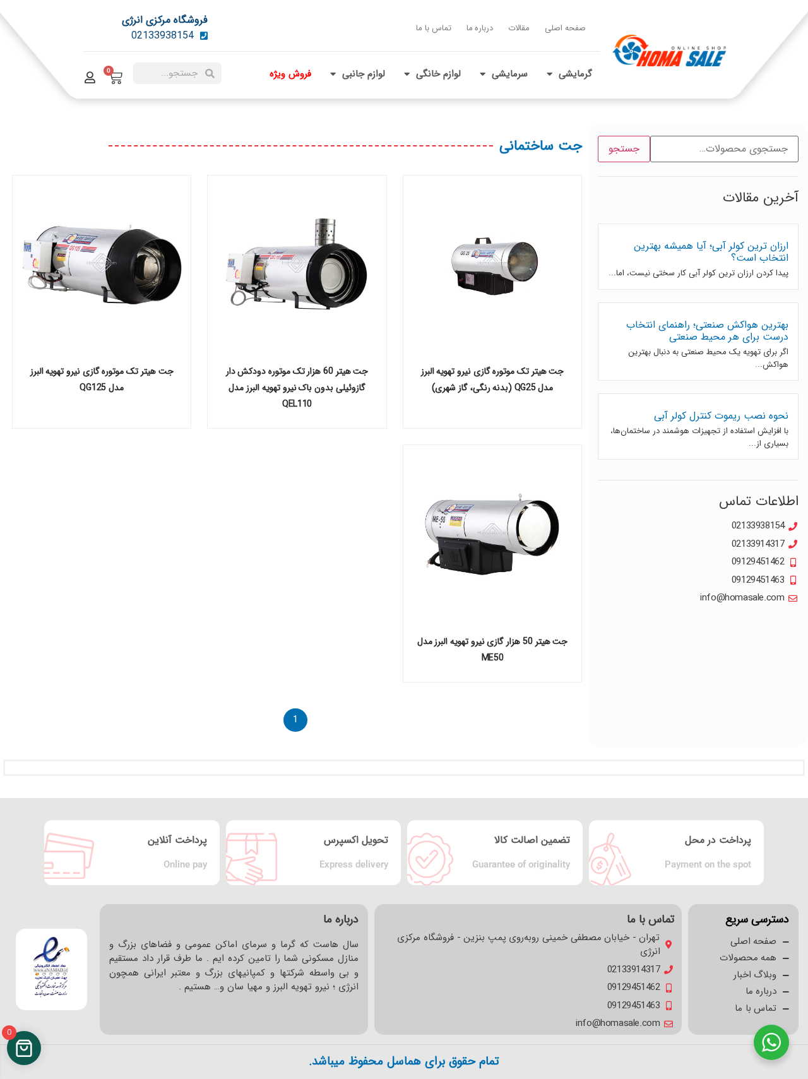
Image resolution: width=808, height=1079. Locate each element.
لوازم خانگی (438, 73)
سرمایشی (510, 73)
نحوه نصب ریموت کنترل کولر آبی (721, 416)
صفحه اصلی (565, 28)
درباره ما (480, 28)
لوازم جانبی (363, 73)
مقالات (519, 28)
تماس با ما (433, 28)
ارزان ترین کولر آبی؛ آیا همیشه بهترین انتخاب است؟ (711, 252)
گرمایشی (575, 73)
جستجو (624, 149)
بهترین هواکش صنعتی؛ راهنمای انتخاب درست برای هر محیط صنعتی (707, 331)
